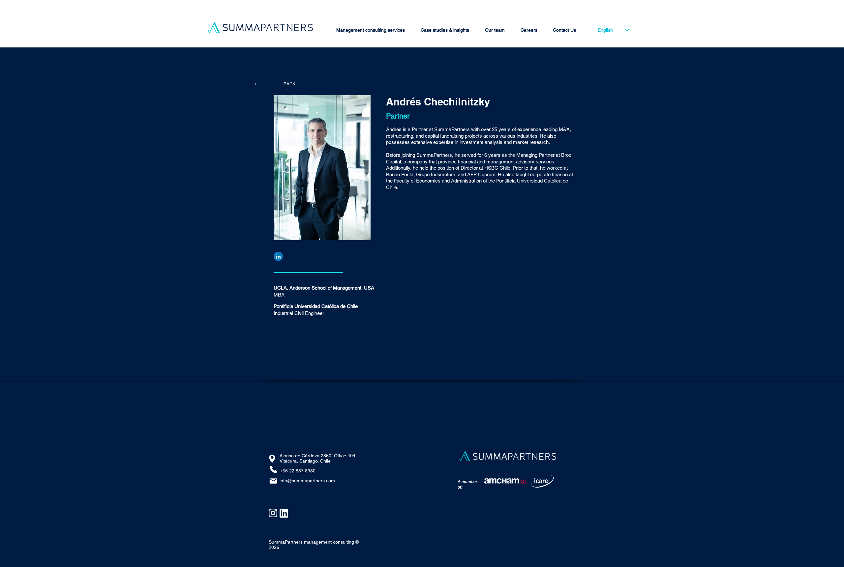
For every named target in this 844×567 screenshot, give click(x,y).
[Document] (278, 256)
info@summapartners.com (307, 480)
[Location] (272, 458)
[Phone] (273, 469)
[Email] (273, 481)
